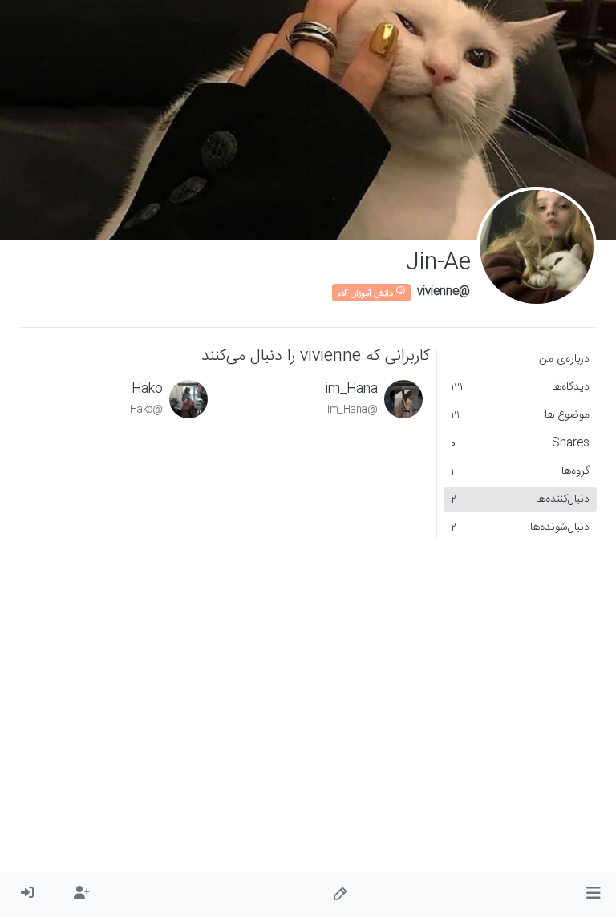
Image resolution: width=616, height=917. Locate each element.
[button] (593, 895)
